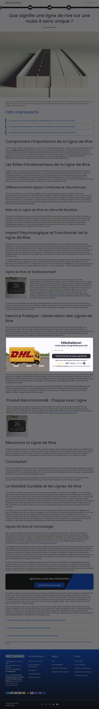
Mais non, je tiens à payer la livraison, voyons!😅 (71, 360)
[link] (71, 363)
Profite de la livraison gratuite (71, 356)
